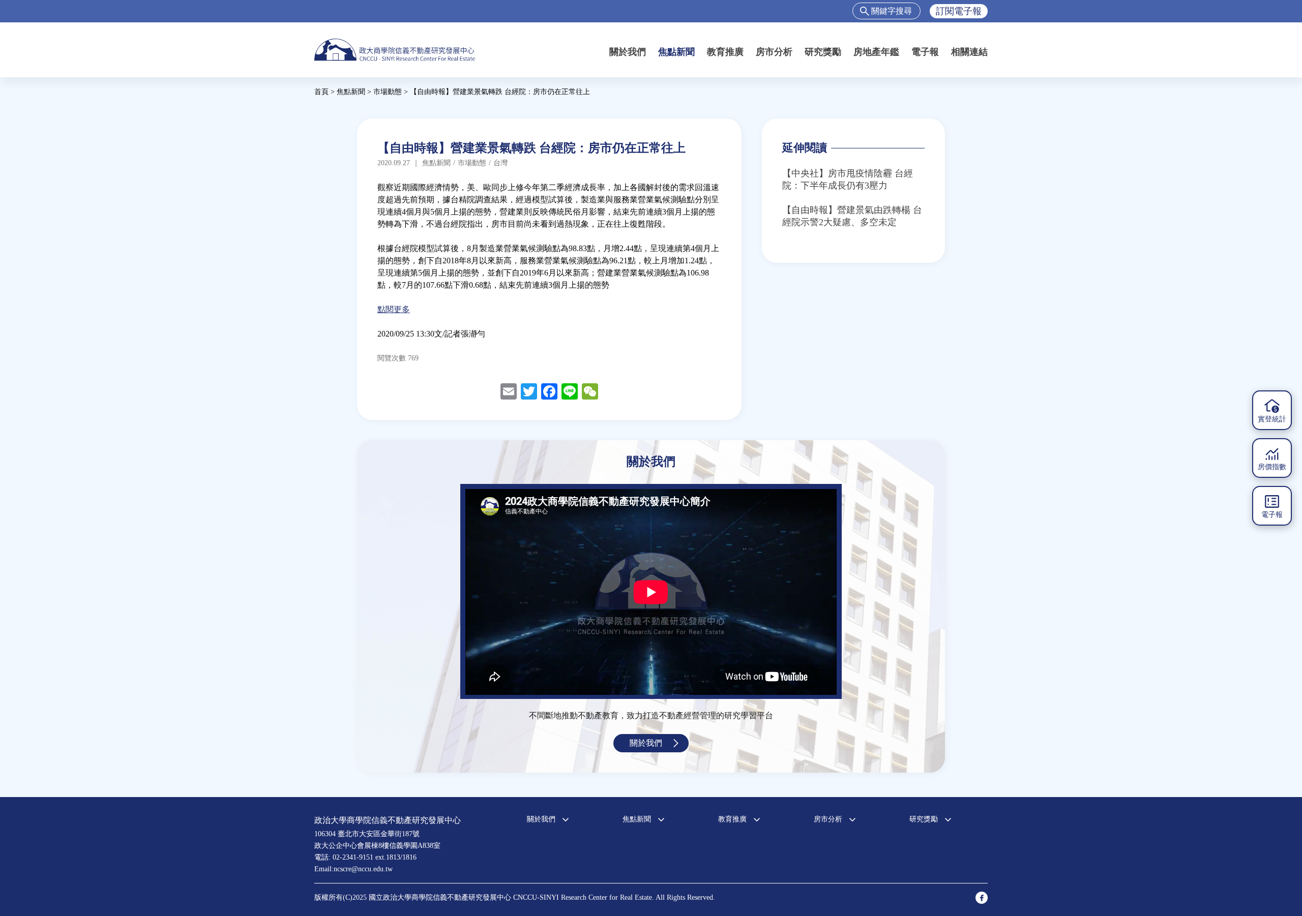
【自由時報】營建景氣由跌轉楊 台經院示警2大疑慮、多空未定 (852, 216)
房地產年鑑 (876, 52)
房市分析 (774, 52)
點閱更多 (393, 309)
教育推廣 (725, 52)
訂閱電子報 (959, 11)
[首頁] (394, 49)
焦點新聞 (676, 52)
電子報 (925, 52)
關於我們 (627, 52)
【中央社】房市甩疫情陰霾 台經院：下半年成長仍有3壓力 (847, 179)
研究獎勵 (823, 52)
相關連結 (969, 52)
